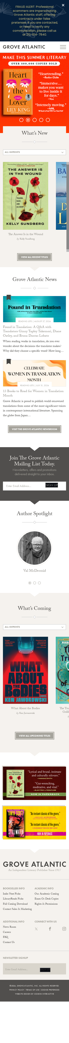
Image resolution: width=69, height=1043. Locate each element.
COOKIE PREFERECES (50, 989)
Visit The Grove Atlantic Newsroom (34, 429)
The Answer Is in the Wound (25, 234)
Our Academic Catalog (47, 894)
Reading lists (25, 321)
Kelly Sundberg (27, 239)
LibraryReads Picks (13, 899)
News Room (9, 927)
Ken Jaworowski (27, 713)
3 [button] (36, 120)
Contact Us (9, 942)
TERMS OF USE (32, 989)
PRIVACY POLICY (16, 989)
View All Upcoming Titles (34, 735)
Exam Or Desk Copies (47, 899)
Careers (7, 932)
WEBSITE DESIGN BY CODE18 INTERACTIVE (34, 994)
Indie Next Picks (11, 894)
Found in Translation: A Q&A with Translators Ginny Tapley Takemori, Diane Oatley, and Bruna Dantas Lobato (32, 332)
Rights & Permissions (46, 904)
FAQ (5, 937)
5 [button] (49, 120)
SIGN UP (52, 485)
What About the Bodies (25, 708)
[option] (34, 93)
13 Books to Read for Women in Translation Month (33, 394)
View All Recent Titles (34, 257)
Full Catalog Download (15, 904)
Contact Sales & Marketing (17, 909)
